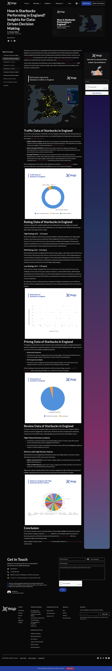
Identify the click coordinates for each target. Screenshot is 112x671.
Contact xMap (46, 541)
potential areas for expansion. (65, 60)
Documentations (67, 618)
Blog (64, 610)
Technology (21, 610)
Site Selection (34, 639)
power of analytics (64, 536)
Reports (65, 613)
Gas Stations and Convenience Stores (36, 611)
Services (20, 615)
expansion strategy (66, 164)
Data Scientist (50, 610)
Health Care (33, 626)
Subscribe (105, 614)
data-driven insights (71, 63)
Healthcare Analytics (36, 633)
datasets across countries (74, 541)
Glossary (65, 615)
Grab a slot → (70, 668)
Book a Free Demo (98, 3)
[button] (37, 3)
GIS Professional (51, 613)
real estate (47, 533)
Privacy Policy (23, 658)
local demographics (41, 160)
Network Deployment (36, 636)
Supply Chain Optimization (37, 641)
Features (20, 613)
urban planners (28, 57)
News (69, 3)
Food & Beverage (35, 620)
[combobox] (88, 559)
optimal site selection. (58, 145)
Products (26, 3)
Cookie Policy (41, 658)
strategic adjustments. (37, 138)
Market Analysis (34, 644)
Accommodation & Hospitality (35, 623)
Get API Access (86, 3)
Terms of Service (32, 658)
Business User (50, 616)
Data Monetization (35, 647)
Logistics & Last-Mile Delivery (36, 615)
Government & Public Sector (37, 618)
